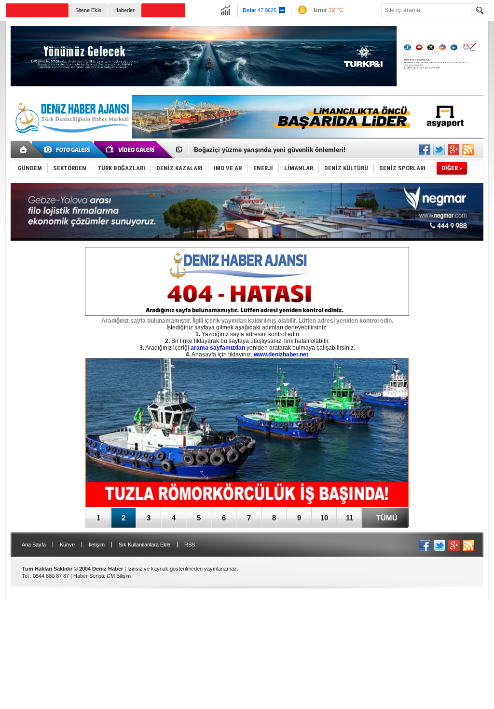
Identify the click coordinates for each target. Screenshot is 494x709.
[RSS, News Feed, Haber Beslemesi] (468, 149)
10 (324, 518)
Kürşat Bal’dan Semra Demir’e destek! (250, 149)
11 (349, 518)
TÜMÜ (387, 518)
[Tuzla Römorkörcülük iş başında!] (247, 433)
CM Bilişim (119, 576)
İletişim (97, 544)
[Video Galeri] (131, 149)
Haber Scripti (88, 576)
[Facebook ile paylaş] (424, 149)
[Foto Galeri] (68, 149)
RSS (189, 544)
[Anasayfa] (24, 149)
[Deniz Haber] (71, 139)
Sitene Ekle (88, 10)
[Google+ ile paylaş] (453, 149)
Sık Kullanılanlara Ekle (144, 544)
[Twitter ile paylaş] (439, 149)
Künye (67, 544)
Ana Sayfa (34, 544)
